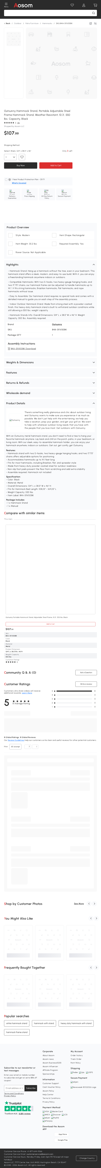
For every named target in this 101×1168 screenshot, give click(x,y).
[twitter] (29, 1061)
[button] (50, 264)
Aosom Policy (48, 1091)
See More (79, 903)
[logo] (23, 5)
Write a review (86, 684)
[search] (93, 13)
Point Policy (75, 1063)
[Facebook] (6, 1061)
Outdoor (18, 23)
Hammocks (47, 23)
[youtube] (18, 1061)
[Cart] (95, 5)
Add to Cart (55, 165)
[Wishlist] (72, 5)
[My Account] (83, 5)
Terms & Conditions (51, 1098)
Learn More (27, 693)
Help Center (48, 1094)
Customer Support (51, 1083)
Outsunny (57, 324)
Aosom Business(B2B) (52, 1063)
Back (8, 23)
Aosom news (48, 1059)
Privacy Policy (10, 1096)
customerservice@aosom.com (40, 1154)
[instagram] (12, 1061)
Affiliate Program (50, 1070)
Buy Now (21, 165)
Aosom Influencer (50, 1066)
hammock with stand (44, 1023)
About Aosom (48, 1055)
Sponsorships (49, 1074)
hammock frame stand (16, 1032)
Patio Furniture (32, 23)
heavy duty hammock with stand (76, 1023)
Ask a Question (86, 672)
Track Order (76, 1059)
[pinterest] (23, 1061)
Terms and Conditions (14, 1093)
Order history (77, 1055)
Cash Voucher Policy (51, 1087)
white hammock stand (16, 1023)
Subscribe (31, 1088)
